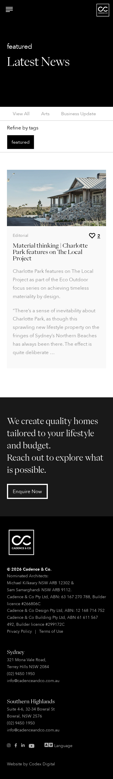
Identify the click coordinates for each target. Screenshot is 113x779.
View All (21, 113)
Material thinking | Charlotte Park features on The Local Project (50, 251)
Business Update (78, 113)
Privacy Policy (19, 631)
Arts (45, 113)
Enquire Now (27, 491)
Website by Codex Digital (31, 763)
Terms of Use (51, 631)
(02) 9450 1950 (21, 673)
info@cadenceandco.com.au (33, 680)
